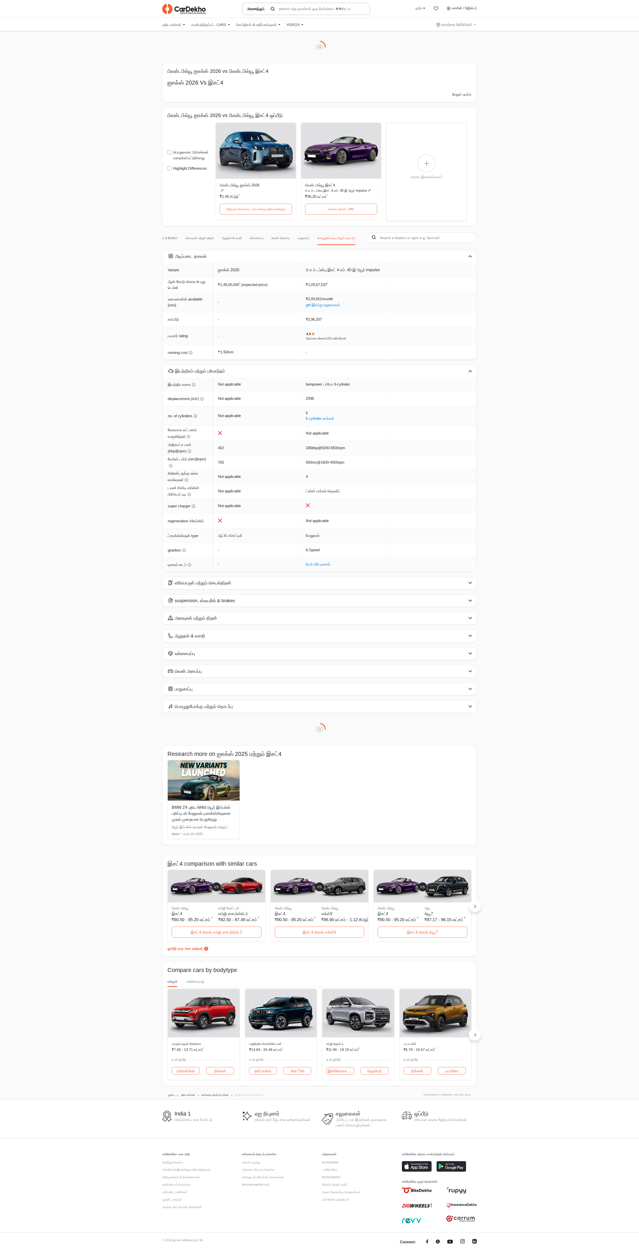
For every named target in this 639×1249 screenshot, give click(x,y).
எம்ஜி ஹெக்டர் (334, 1044)
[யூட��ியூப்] (450, 1242)
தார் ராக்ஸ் (262, 1071)
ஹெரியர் (374, 1071)
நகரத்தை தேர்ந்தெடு (456, 24)
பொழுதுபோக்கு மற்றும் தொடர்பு (336, 238)
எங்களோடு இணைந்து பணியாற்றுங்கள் (186, 1169)
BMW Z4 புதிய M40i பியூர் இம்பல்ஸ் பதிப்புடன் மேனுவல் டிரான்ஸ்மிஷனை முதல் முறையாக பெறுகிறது (201, 813)
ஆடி (428, 908)
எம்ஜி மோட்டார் (228, 908)
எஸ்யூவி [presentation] (172, 981)
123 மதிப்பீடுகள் (336, 338)
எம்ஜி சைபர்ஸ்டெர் (233, 914)
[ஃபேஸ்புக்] (427, 1242)
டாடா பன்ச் (410, 1044)
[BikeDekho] (417, 1190)
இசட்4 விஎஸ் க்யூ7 (422, 932)
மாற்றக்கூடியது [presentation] (195, 981)
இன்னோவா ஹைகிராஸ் (341, 1071)
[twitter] (438, 1242)
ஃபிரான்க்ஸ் (185, 1071)
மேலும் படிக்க (462, 94)
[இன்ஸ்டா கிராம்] (462, 1242)
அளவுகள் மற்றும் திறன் (199, 238)
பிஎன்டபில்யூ (329, 908)
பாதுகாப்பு (303, 238)
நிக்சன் (220, 1071)
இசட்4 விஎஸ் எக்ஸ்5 (319, 932)
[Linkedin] (474, 1242)
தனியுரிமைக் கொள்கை (176, 1184)
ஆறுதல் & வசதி (232, 238)
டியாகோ (452, 1071)
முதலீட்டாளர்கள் (172, 1199)
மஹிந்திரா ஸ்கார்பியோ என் (265, 1044)
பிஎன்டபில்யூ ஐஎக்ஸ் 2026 (239, 185)
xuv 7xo (297, 1071)
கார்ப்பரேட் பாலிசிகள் (174, 1192)
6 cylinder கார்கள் (320, 418)
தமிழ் (418, 8)
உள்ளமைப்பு (257, 238)
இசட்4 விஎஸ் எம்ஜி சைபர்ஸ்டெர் (216, 932)
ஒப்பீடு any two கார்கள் (185, 949)
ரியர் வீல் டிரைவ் (318, 564)
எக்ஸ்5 (326, 914)
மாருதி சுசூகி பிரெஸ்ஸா (186, 1044)
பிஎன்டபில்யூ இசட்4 (320, 185)
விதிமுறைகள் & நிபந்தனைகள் (181, 1177)
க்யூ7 (429, 914)
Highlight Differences (190, 168)
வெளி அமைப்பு (281, 238)
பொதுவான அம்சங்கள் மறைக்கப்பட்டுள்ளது (190, 155)
